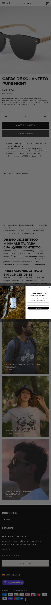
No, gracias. (38, 312)
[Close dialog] (49, 287)
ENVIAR (38, 308)
